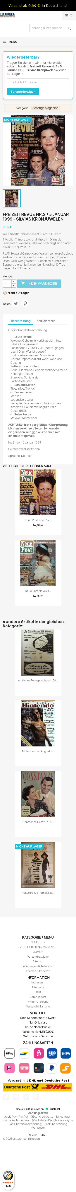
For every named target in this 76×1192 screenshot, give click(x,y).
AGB (38, 992)
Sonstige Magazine (45, 108)
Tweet (15, 303)
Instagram (36, 1097)
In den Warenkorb (39, 283)
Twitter (6, 1097)
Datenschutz (38, 997)
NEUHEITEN (38, 942)
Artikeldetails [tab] (46, 321)
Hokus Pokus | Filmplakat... (38, 892)
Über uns (38, 987)
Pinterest (25, 303)
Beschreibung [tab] (21, 321)
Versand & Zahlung (38, 1006)
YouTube (16, 1097)
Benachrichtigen (23, 92)
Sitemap (38, 961)
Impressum (38, 982)
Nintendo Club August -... (38, 751)
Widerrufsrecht (38, 1001)
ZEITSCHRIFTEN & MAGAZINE (38, 947)
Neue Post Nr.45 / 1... (38, 591)
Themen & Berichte (38, 971)
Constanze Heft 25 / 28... (38, 822)
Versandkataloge (38, 956)
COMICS (38, 952)
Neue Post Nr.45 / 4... (38, 520)
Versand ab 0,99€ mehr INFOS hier (41, 234)
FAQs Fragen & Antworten (38, 966)
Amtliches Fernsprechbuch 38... (38, 680)
